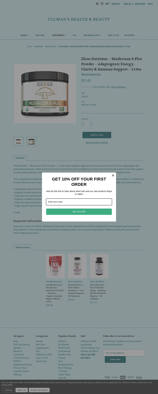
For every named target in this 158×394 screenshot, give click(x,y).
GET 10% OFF (79, 212)
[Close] (113, 175)
